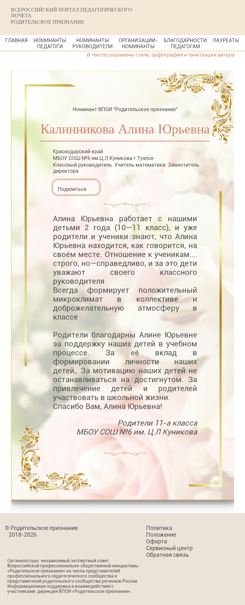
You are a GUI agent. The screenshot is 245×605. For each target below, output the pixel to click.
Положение (161, 534)
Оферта (156, 541)
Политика (159, 528)
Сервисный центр (169, 548)
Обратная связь (167, 554)
